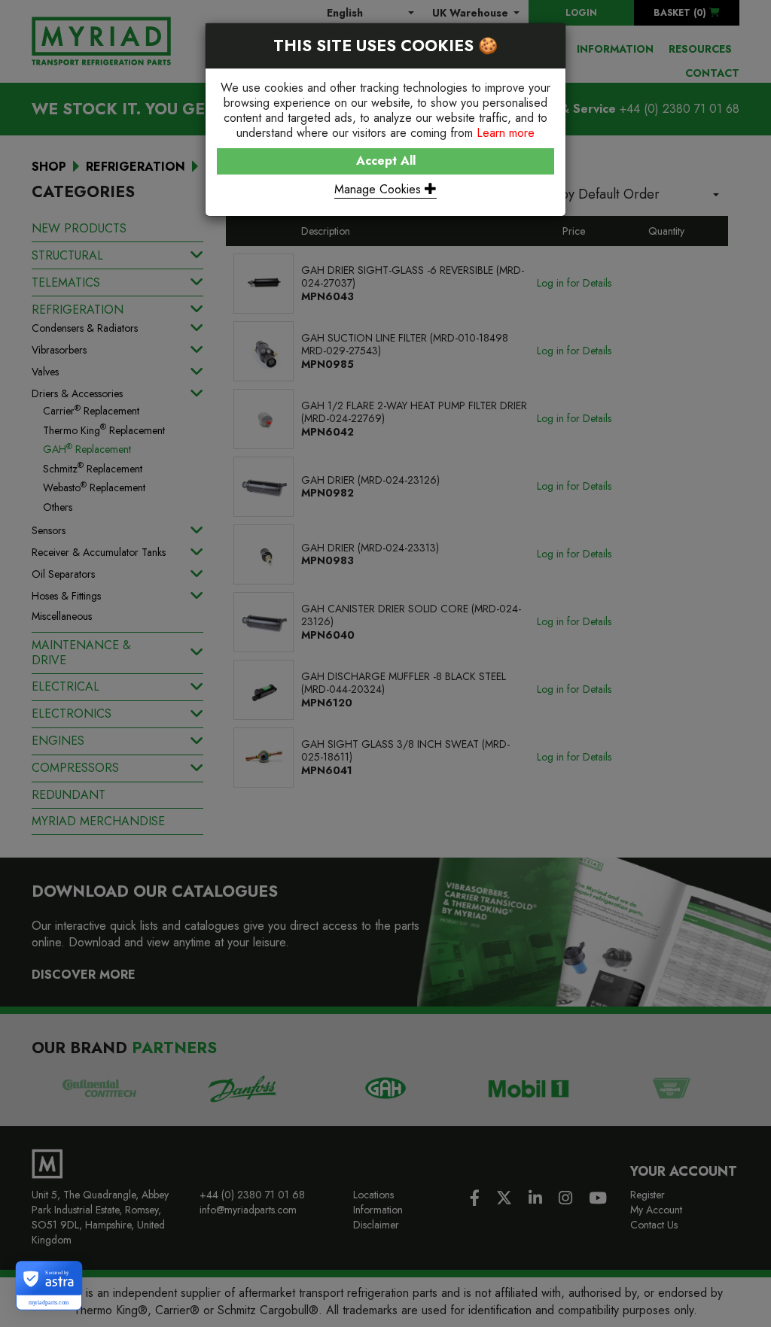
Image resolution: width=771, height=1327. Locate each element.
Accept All (386, 160)
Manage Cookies (379, 189)
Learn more (506, 132)
